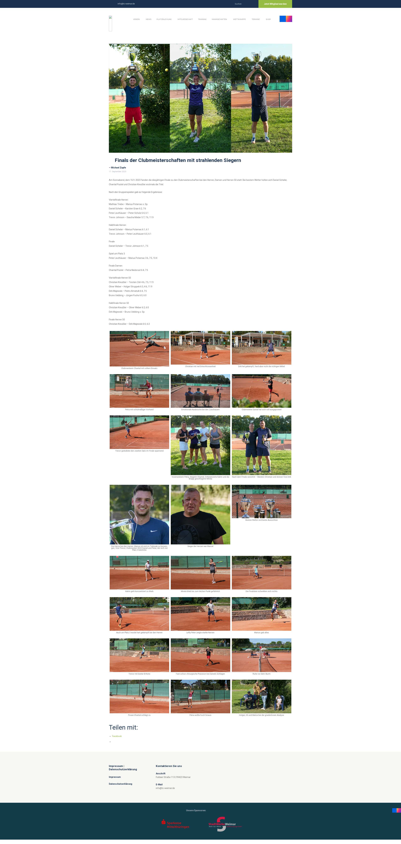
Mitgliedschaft (185, 19)
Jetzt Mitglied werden (275, 4)
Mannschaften (219, 19)
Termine (256, 19)
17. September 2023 (117, 171)
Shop (268, 19)
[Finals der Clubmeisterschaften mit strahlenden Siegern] (200, 98)
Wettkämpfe (239, 19)
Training (202, 19)
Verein (136, 19)
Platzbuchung (164, 19)
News (148, 19)
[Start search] (253, 3)
